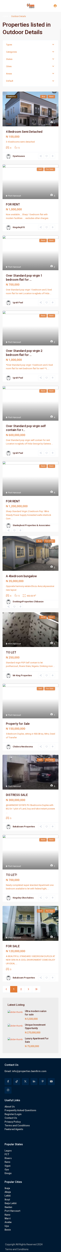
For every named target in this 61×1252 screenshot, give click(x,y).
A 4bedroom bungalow (21, 576)
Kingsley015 (19, 227)
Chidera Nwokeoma (23, 746)
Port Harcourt (14, 195)
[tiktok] (16, 1081)
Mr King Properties (22, 675)
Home (5, 16)
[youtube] (51, 1081)
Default (9, 81)
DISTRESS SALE (17, 795)
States (9, 59)
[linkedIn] (33, 1081)
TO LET (11, 652)
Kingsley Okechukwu (23, 897)
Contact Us (11, 1118)
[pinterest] (42, 1081)
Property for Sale (18, 723)
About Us (10, 1106)
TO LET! (11, 875)
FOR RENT (13, 204)
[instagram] (8, 1090)
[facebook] (8, 1081)
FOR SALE (13, 946)
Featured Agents (14, 1129)
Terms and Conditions (17, 1125)
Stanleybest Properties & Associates (31, 525)
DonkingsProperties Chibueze (28, 601)
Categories (11, 52)
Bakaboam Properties (24, 826)
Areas (9, 73)
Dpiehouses (19, 156)
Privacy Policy (13, 1121)
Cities (9, 66)
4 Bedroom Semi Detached (24, 131)
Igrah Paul (18, 302)
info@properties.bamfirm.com (29, 1071)
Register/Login (13, 1114)
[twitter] (25, 1081)
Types (9, 44)
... (50, 293)
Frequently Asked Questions (20, 1110)
